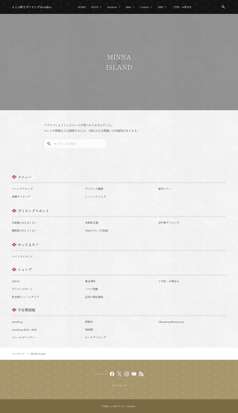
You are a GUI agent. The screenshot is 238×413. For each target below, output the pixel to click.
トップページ (18, 354)
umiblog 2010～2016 (24, 329)
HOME (82, 7)
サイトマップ (119, 385)
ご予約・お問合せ (182, 7)
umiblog (17, 321)
